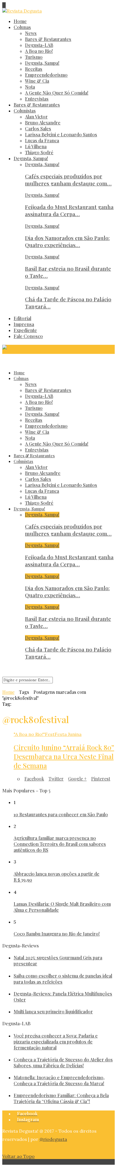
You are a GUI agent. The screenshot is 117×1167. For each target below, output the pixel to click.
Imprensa (24, 324)
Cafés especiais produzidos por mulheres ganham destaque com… (68, 180)
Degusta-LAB (39, 45)
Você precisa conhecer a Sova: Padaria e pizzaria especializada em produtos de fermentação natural (56, 1042)
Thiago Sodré (39, 152)
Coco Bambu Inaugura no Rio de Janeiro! (57, 934)
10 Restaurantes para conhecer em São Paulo (61, 814)
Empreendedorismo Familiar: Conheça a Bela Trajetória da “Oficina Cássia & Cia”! (61, 1098)
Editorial (22, 318)
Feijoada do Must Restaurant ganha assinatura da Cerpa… (69, 210)
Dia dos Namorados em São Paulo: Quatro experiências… (67, 241)
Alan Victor (36, 117)
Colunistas (25, 111)
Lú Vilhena (36, 146)
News (31, 33)
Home (20, 21)
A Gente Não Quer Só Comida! (56, 93)
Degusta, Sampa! (42, 63)
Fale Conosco (28, 336)
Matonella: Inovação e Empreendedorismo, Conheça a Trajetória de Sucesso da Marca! (59, 1080)
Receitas (33, 69)
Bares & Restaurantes (48, 39)
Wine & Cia (37, 81)
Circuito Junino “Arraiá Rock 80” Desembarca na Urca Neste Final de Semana (64, 756)
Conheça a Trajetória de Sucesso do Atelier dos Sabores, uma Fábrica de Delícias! (63, 1062)
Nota (30, 87)
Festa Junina (68, 734)
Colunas (22, 27)
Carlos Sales (38, 128)
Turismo (34, 57)
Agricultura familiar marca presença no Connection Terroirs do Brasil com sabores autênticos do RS (60, 844)
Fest (50, 734)
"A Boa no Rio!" (29, 734)
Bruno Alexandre (42, 123)
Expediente (25, 330)
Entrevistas (37, 99)
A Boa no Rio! (39, 51)
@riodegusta (53, 1139)
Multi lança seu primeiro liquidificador (53, 1011)
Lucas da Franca (42, 140)
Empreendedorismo (46, 75)
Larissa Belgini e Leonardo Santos (61, 134)
